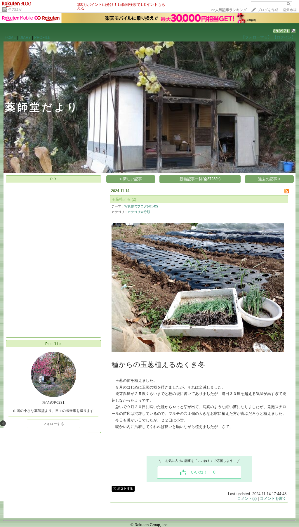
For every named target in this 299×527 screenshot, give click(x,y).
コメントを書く (273, 498)
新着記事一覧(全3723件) (200, 179)
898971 (281, 31)
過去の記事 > (269, 179)
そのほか (15, 9)
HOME (10, 37)
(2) (134, 199)
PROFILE (42, 37)
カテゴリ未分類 (139, 212)
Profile (53, 344)
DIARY (25, 37)
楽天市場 (290, 10)
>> (229, 10)
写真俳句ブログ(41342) (141, 206)
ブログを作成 (267, 10)
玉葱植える (121, 199)
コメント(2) (247, 498)
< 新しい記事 (130, 179)
